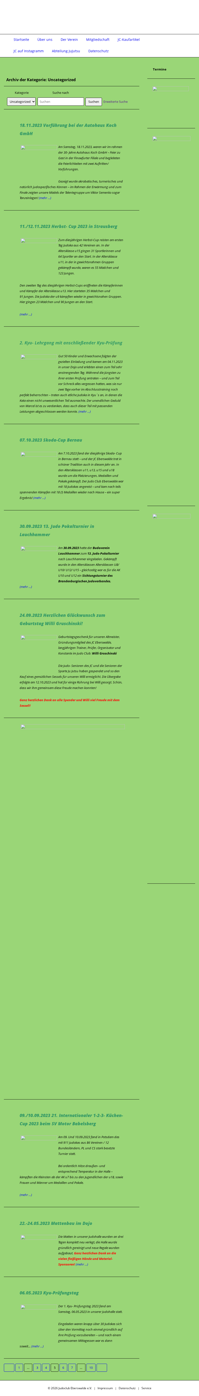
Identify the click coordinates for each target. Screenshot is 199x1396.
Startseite (21, 39)
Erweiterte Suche (115, 101)
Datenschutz (98, 51)
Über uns (44, 39)
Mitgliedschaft (97, 39)
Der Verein (69, 39)
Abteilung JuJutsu (66, 51)
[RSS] (183, 11)
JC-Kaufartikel (129, 39)
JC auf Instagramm (29, 51)
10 (91, 1368)
